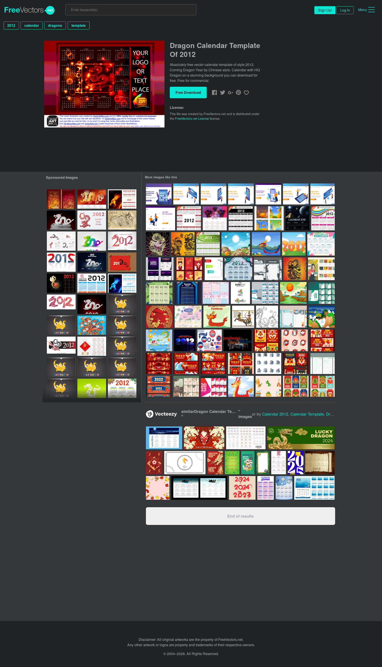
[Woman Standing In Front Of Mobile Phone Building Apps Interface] (213, 193)
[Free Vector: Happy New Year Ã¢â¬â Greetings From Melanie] (185, 340)
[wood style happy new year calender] (320, 462)
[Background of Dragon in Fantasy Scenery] (322, 317)
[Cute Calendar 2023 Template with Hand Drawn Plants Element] (188, 317)
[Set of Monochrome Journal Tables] (268, 268)
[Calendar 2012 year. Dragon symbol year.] (61, 283)
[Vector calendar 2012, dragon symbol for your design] (122, 262)
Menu (362, 9)
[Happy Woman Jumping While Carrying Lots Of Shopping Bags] (268, 193)
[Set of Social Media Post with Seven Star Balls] (269, 218)
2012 (11, 25)
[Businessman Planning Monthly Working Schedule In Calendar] (159, 193)
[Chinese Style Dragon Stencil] (267, 317)
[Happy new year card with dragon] (91, 220)
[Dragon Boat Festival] (216, 317)
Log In (345, 10)
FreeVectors (29, 10)
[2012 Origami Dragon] (91, 304)
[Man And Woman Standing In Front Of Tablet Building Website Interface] (296, 193)
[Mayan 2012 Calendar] (297, 218)
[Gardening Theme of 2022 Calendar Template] (321, 268)
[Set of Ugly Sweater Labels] (296, 386)
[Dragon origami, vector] (91, 388)
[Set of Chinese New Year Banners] (322, 340)
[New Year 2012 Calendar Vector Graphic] (215, 218)
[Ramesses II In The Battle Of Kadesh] (243, 317)
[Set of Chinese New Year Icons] (294, 340)
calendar (31, 25)
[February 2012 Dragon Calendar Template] (61, 388)
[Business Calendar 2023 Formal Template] (321, 293)
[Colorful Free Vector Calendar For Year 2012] (323, 218)
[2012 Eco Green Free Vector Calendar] (208, 244)
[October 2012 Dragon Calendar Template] (122, 325)
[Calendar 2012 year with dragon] (61, 199)
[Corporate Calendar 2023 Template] (213, 386)
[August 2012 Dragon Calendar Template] (61, 325)
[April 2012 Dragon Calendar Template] (61, 367)
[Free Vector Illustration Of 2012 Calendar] (189, 218)
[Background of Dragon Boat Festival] (266, 244)
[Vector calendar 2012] (91, 283)
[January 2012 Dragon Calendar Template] (122, 304)
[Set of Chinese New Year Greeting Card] (189, 268)
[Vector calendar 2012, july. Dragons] (61, 241)
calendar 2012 (275, 414)
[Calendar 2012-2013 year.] (91, 346)
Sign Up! (325, 10)
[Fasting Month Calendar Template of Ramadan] (187, 293)
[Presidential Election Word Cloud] (237, 340)
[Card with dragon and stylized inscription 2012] (61, 346)
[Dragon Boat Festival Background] (241, 386)
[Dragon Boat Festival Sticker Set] (268, 386)
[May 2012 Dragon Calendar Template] (122, 346)
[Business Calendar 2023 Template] (265, 293)
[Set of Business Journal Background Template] (322, 363)
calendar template (307, 414)
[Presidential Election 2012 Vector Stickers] (209, 340)
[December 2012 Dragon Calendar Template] (122, 367)
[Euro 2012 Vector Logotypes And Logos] (240, 293)
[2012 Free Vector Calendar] (241, 218)
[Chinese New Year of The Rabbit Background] (159, 317)
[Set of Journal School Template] (293, 317)
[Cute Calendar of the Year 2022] (159, 293)
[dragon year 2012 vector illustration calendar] (91, 325)
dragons (55, 25)
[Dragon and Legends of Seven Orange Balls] (159, 340)
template (78, 25)
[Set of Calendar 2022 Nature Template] (160, 268)
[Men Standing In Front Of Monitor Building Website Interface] (186, 193)
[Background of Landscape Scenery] (236, 244)
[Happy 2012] (294, 244)
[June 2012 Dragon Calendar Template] (91, 367)
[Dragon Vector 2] (157, 244)
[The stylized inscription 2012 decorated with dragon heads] (61, 262)
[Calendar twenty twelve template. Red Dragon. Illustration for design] (122, 199)
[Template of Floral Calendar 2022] (321, 244)
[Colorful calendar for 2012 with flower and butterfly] (122, 388)
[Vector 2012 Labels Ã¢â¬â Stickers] (214, 268)
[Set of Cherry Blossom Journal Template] (215, 293)
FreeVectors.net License (192, 118)
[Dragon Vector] (294, 268)
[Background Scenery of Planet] (293, 293)
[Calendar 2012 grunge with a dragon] (122, 220)
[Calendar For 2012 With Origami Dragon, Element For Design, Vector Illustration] (61, 220)
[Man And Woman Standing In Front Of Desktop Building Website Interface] (322, 193)
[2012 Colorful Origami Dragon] (91, 241)
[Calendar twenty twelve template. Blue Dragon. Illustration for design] (122, 283)
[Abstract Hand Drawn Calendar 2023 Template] (186, 386)
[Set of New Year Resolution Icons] (268, 363)
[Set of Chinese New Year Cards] (266, 340)
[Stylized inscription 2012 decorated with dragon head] (122, 241)
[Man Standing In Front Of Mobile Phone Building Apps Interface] (241, 193)
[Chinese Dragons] (183, 244)
